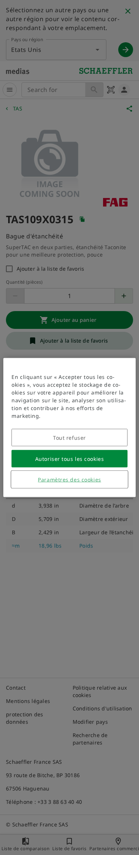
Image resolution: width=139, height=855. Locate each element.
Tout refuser (69, 437)
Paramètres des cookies (69, 479)
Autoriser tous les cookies (69, 458)
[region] (69, 427)
